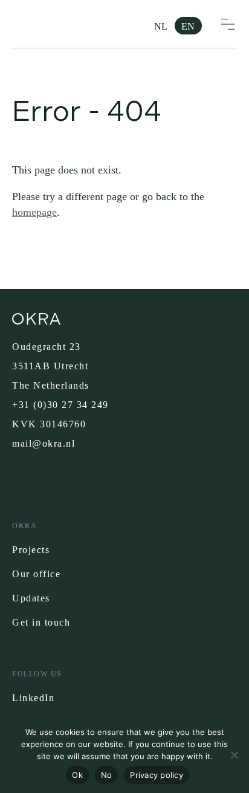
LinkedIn (33, 698)
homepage (34, 212)
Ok (77, 775)
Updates (31, 598)
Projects (31, 550)
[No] (234, 755)
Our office (36, 574)
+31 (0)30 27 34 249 (60, 405)
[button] (228, 24)
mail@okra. (39, 443)
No (106, 775)
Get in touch (41, 622)
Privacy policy (156, 775)
